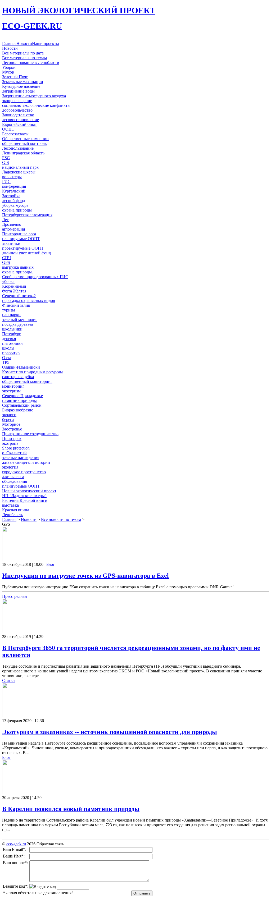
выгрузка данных (18, 267)
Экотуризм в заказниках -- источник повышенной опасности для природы (109, 731)
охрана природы (17, 210)
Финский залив (16, 305)
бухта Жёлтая (14, 291)
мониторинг (13, 386)
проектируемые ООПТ (23, 248)
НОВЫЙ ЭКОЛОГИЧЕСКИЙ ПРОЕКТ (78, 10)
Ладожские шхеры (18, 172)
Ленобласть (12, 514)
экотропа (10, 443)
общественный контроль (24, 143)
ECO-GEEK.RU (32, 26)
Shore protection (16, 448)
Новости (24, 43)
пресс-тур (11, 353)
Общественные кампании (25, 138)
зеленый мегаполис (19, 319)
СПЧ (6, 257)
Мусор (8, 72)
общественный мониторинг (27, 381)
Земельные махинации (22, 81)
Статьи (8, 680)
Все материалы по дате (23, 53)
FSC (6, 157)
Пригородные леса (19, 234)
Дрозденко (11, 224)
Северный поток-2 (19, 295)
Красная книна (15, 510)
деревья (9, 338)
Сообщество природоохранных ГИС (35, 276)
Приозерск (11, 438)
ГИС (6, 181)
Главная (9, 43)
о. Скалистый (14, 453)
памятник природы (19, 400)
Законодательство (18, 115)
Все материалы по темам (24, 58)
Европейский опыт (19, 124)
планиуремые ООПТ (21, 486)
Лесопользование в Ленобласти (30, 62)
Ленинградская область (23, 153)
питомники (12, 343)
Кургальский (13, 191)
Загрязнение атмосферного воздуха (34, 96)
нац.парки (11, 315)
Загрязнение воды (18, 91)
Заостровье (12, 429)
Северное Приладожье (22, 395)
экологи (9, 414)
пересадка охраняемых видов (28, 300)
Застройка (11, 196)
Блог (50, 564)
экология (10, 467)
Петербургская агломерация (27, 215)
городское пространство (24, 472)
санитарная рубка (18, 376)
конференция (14, 186)
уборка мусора (15, 205)
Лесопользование (18, 148)
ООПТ (8, 129)
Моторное (11, 424)
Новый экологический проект (29, 491)
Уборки (9, 67)
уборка (8, 281)
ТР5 (5, 362)
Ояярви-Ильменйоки (21, 367)
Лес (5, 219)
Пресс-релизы (14, 596)
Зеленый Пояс (15, 77)
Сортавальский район (22, 405)
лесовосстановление (20, 119)
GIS (5, 162)
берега (8, 419)
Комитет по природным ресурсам (32, 372)
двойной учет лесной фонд (26, 253)
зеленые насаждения (20, 457)
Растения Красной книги (24, 500)
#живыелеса (13, 476)
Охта (6, 357)
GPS (6, 262)
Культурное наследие (21, 86)
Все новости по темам (61, 519)
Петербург (11, 334)
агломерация (13, 229)
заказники (11, 243)
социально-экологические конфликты (36, 105)
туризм (8, 310)
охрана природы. (17, 272)
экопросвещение (17, 100)
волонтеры (12, 177)
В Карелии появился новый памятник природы (70, 808)
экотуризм (11, 391)
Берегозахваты (15, 134)
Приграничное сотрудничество (30, 434)
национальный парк (20, 167)
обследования (14, 481)
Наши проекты (45, 43)
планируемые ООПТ (21, 238)
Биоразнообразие (17, 410)
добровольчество (17, 110)
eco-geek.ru (16, 844)
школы (8, 348)
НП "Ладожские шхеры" (24, 495)
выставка (10, 505)
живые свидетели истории (26, 462)
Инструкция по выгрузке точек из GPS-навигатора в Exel (85, 575)
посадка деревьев (17, 324)
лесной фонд (13, 200)
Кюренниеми (14, 286)
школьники (12, 329)
